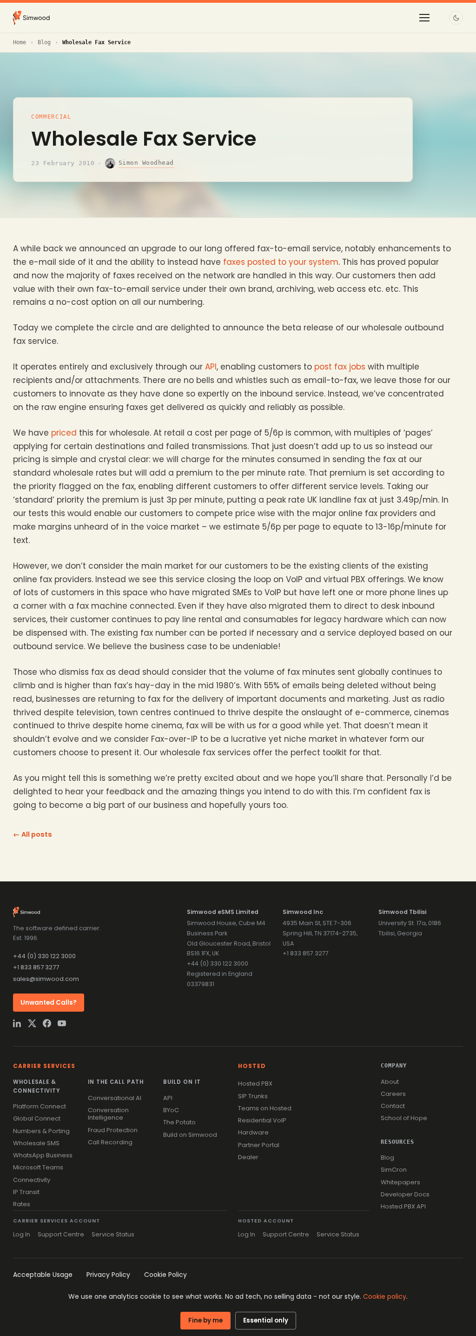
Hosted (252, 1066)
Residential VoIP (262, 1120)
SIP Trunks (253, 1096)
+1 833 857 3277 (36, 967)
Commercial (51, 117)
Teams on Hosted (264, 1108)
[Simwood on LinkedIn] (17, 1023)
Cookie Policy (165, 1274)
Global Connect (36, 1118)
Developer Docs (405, 1194)
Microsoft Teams (38, 1167)
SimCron (394, 1169)
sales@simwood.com (46, 978)
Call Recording (110, 1142)
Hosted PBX (255, 1083)
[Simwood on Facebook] (47, 1023)
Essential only (265, 1320)
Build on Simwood (190, 1134)
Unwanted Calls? (48, 1002)
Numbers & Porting (41, 1131)
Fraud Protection (113, 1130)
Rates (21, 1204)
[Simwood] (31, 18)
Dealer (248, 1157)
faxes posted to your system (280, 262)
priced (64, 432)
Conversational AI (114, 1098)
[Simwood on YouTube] (62, 1023)
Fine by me (205, 1320)
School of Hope (404, 1118)
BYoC (171, 1110)
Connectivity (31, 1179)
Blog (44, 42)
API (211, 366)
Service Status (113, 1234)
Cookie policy (384, 1296)
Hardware (253, 1132)
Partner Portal (258, 1145)
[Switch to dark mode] (456, 18)
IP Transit (26, 1192)
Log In (21, 1234)
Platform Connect (39, 1106)
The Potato (179, 1122)
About (390, 1081)
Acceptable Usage (43, 1274)
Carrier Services (44, 1066)
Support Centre (61, 1234)
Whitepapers (400, 1182)
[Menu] (424, 17)
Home (19, 42)
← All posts (32, 834)
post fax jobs (339, 366)
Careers (393, 1093)
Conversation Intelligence (108, 1114)
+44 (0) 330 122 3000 (44, 956)
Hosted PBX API (403, 1206)
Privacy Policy (108, 1274)
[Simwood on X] (32, 1023)
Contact (393, 1105)
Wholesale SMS (36, 1143)
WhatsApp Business (43, 1155)
